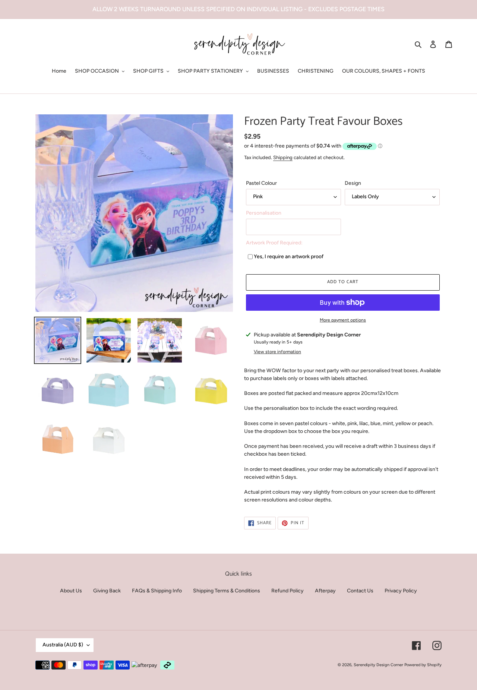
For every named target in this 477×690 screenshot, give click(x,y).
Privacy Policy (401, 591)
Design (353, 183)
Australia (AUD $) (62, 645)
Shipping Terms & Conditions (226, 591)
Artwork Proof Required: (274, 243)
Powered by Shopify (423, 664)
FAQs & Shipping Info (157, 591)
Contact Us (360, 591)
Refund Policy (287, 591)
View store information (277, 351)
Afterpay (325, 591)
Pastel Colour (261, 183)
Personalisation (263, 213)
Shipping (283, 157)
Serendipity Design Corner (378, 664)
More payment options (343, 320)
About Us (71, 591)
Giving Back (107, 591)
